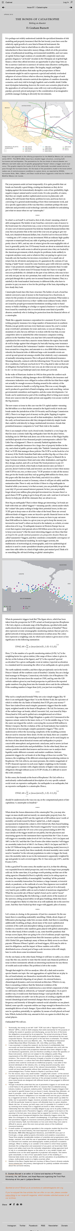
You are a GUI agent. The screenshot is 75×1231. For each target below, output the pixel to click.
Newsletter (53, 1226)
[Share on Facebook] (14, 1204)
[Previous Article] (3, 7)
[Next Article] (70, 7)
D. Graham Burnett (13, 1174)
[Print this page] (21, 1204)
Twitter (23, 1226)
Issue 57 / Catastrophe (37, 7)
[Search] (71, 2)
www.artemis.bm (15, 1163)
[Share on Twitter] (10, 1204)
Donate (64, 1226)
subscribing (10, 1195)
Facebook (33, 1226)
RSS (43, 1226)
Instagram (12, 1226)
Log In (66, 2)
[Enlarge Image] (5, 150)
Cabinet (9, 2)
